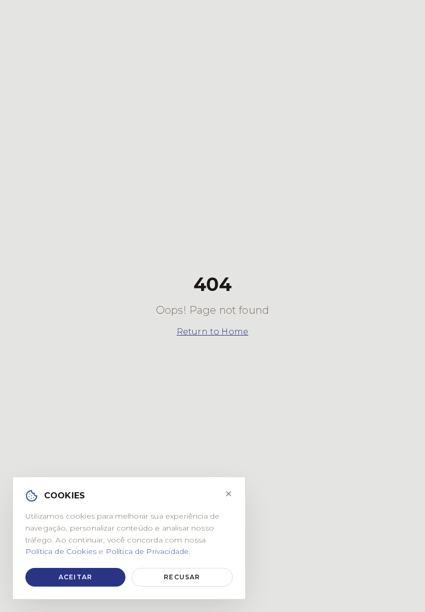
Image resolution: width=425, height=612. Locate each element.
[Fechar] (228, 494)
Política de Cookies (60, 551)
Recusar (182, 577)
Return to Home (212, 332)
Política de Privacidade (147, 551)
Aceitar (75, 577)
